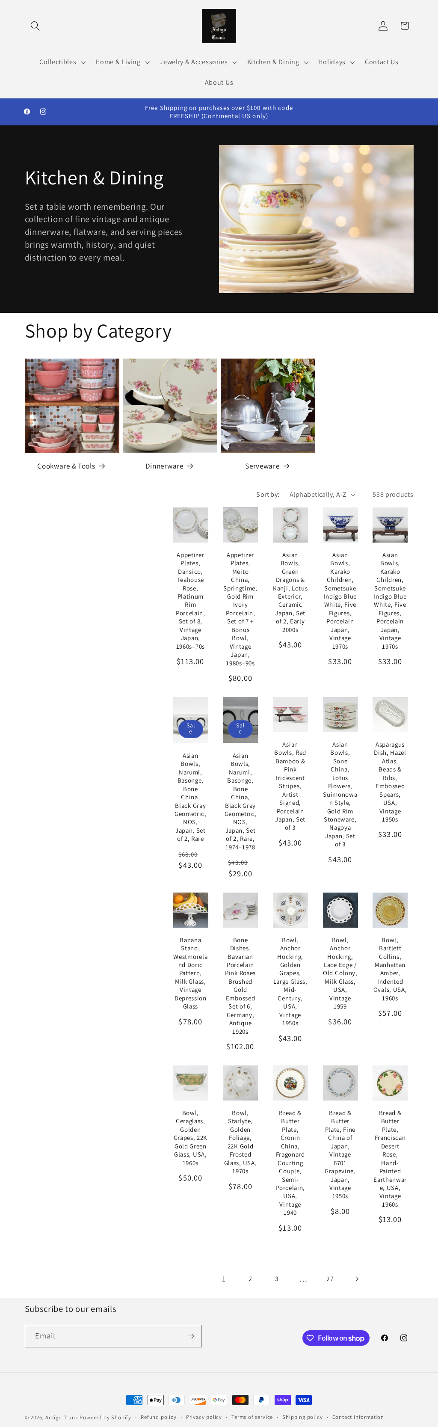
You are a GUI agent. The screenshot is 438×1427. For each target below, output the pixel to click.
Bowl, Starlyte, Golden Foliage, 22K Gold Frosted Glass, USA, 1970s (240, 1142)
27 (330, 1278)
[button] (36, 26)
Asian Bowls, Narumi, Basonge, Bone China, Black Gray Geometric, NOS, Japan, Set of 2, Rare (191, 797)
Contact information (358, 1417)
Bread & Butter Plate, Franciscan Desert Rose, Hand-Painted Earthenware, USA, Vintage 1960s (390, 1158)
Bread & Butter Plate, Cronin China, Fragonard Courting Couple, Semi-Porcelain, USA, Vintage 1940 (290, 1162)
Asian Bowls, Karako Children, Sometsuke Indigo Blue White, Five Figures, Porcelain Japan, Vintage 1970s (340, 600)
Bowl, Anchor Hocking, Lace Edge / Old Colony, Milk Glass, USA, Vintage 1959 (340, 973)
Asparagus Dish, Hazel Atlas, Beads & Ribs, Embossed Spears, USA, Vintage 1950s (390, 781)
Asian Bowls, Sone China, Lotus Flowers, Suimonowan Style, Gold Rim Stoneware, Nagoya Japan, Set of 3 (340, 794)
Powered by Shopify (105, 1417)
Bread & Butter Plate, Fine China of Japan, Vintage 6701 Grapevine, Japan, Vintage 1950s (340, 1154)
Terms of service (252, 1417)
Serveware (262, 466)
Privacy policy (204, 1417)
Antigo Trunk (61, 1417)
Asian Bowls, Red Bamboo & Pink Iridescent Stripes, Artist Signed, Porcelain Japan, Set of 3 (290, 785)
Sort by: (268, 494)
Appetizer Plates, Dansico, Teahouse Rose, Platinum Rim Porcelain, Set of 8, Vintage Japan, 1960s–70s (190, 600)
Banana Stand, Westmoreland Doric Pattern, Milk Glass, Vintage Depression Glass (190, 973)
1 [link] (224, 1278)
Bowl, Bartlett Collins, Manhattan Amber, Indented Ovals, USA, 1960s (390, 969)
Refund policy (158, 1417)
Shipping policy (302, 1417)
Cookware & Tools (66, 466)
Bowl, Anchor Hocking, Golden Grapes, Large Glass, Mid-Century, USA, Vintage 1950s (290, 981)
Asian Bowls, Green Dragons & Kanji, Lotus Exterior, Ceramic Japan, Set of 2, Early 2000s (290, 592)
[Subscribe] (190, 1336)
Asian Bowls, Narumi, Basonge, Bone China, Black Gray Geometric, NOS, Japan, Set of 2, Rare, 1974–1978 (241, 801)
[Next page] (357, 1279)
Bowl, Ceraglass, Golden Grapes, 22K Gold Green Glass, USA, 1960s (191, 1138)
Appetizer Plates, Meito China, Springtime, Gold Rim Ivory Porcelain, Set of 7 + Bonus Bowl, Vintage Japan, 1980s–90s (240, 609)
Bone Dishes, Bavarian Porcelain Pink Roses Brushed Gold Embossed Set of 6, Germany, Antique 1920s (240, 985)
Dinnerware (164, 466)
